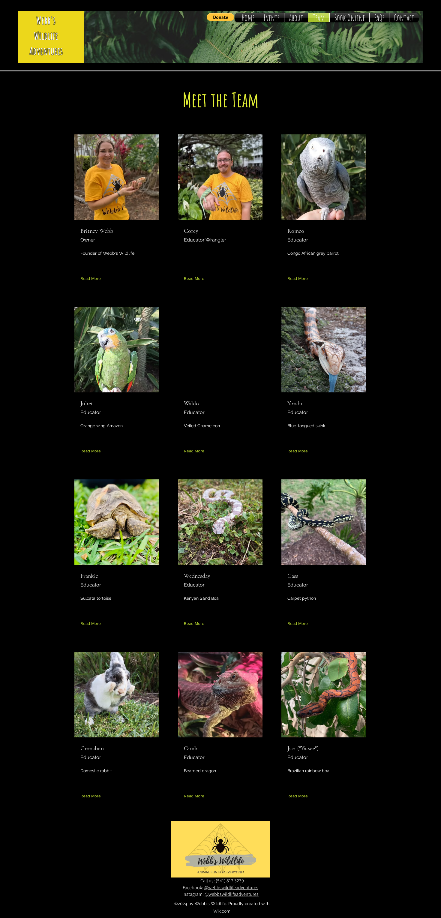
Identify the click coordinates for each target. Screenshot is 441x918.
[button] (220, 17)
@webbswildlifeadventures (231, 887)
